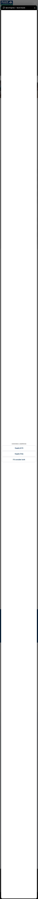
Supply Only (19, 454)
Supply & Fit (19, 448)
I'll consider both (19, 459)
